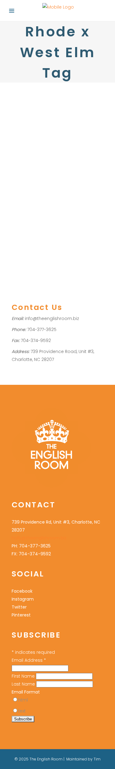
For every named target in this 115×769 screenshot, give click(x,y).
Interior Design (26, 193)
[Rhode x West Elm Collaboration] (58, 120)
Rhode (66, 209)
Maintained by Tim (83, 759)
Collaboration (44, 209)
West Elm (82, 217)
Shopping (41, 217)
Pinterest (21, 615)
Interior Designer (60, 193)
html (23, 700)
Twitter (19, 607)
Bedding (20, 209)
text (22, 711)
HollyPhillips (28, 201)
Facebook (22, 591)
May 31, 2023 (23, 160)
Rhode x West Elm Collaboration (45, 177)
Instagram (23, 599)
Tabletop (62, 217)
